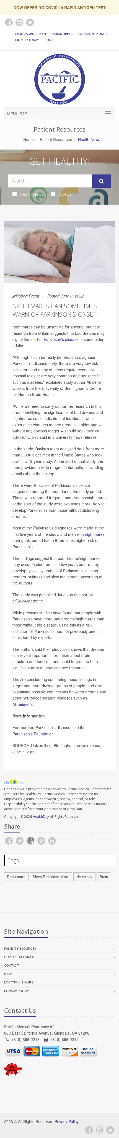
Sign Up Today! (27, 39)
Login (50, 39)
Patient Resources (56, 139)
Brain (104, 876)
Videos (64, 194)
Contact (11, 965)
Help (43, 33)
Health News (32, 194)
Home (28, 139)
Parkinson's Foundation (33, 734)
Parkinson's (16, 876)
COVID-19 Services (19, 956)
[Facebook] (89, 1130)
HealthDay (41, 816)
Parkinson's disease (61, 339)
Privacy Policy (16, 990)
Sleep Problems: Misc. (51, 876)
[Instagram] (100, 1130)
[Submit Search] (101, 181)
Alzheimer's (22, 704)
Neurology (84, 876)
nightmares (95, 534)
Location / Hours (92, 33)
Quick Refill (62, 33)
